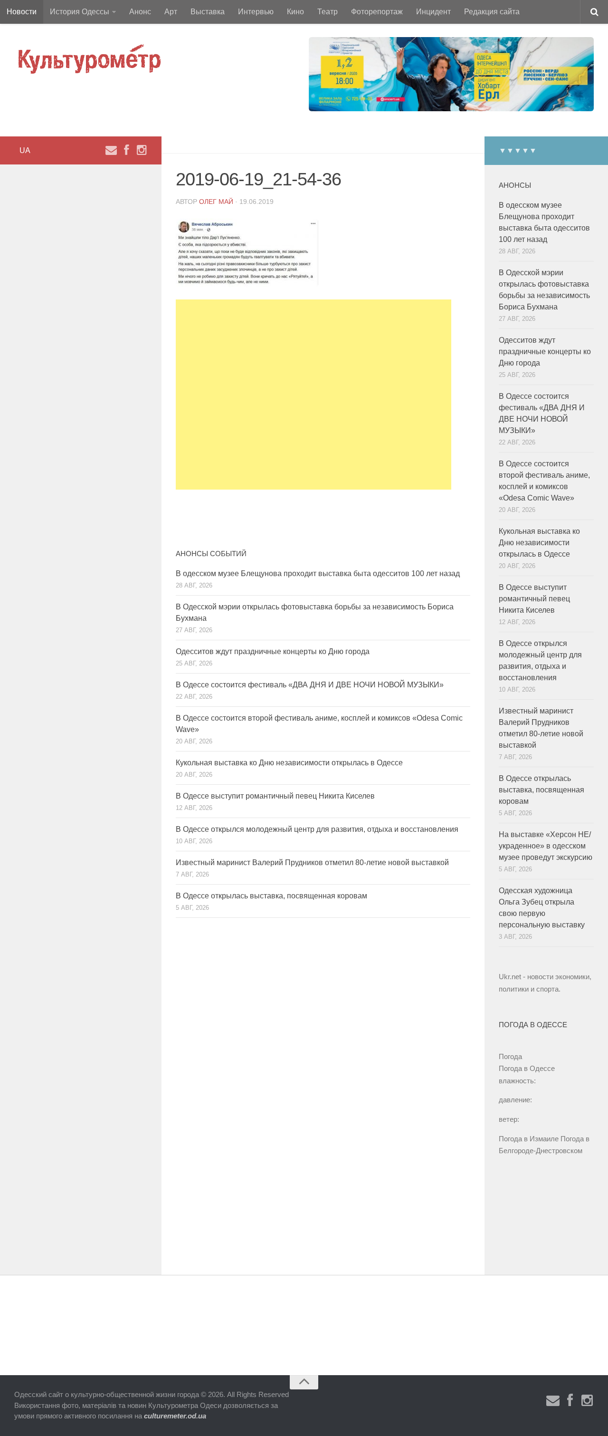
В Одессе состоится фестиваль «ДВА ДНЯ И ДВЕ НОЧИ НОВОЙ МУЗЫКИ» (310, 685)
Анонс (140, 12)
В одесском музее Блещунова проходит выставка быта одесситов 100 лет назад (318, 573)
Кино (295, 12)
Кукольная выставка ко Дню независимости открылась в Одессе (289, 763)
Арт (170, 12)
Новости (22, 12)
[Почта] (111, 150)
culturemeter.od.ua (175, 1416)
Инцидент (433, 12)
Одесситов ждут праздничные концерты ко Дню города (273, 651)
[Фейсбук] (126, 150)
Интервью (256, 12)
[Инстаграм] (141, 150)
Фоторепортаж (377, 12)
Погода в (527, 1068)
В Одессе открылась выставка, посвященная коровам (271, 896)
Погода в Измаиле (529, 1139)
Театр (327, 12)
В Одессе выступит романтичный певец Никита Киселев (275, 796)
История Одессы (79, 12)
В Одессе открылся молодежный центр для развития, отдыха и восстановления (317, 829)
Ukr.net (510, 977)
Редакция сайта (492, 12)
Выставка (207, 12)
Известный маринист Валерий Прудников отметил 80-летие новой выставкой (312, 862)
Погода (510, 1056)
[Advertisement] (313, 394)
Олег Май (216, 201)
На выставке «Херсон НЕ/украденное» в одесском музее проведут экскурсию (545, 845)
